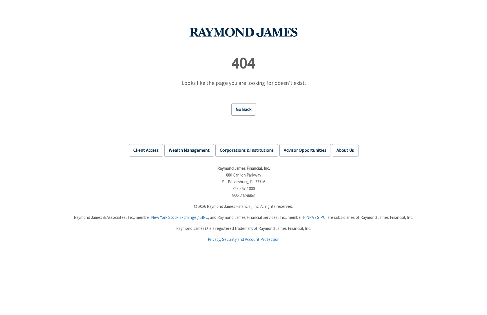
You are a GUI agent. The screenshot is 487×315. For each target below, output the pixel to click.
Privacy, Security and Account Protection (244, 239)
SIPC (204, 217)
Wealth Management (189, 150)
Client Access (146, 150)
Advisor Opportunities (305, 150)
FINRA (308, 217)
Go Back (243, 109)
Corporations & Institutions (247, 150)
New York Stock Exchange (173, 217)
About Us (345, 150)
